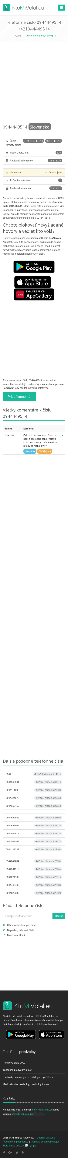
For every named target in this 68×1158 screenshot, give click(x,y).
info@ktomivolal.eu (42, 1109)
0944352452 (33, 805)
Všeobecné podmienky (15, 1141)
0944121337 (33, 849)
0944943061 (33, 782)
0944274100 (33, 877)
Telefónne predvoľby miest (17, 1070)
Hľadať (59, 916)
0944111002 (33, 790)
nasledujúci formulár (22, 1114)
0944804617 (33, 833)
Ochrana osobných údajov (45, 1141)
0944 (33, 774)
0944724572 (33, 798)
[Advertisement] (34, 84)
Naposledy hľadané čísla (20, 930)
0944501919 (33, 869)
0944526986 (33, 893)
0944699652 (33, 817)
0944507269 (33, 841)
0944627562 (33, 825)
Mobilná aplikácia (16, 935)
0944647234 (33, 861)
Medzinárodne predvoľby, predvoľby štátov (26, 1084)
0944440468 (33, 885)
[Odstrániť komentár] (62, 435)
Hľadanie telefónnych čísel (21, 925)
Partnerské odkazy (13, 1145)
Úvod (18, 35)
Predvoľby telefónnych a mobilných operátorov (28, 1077)
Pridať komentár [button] (20, 396)
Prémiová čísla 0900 (14, 1062)
